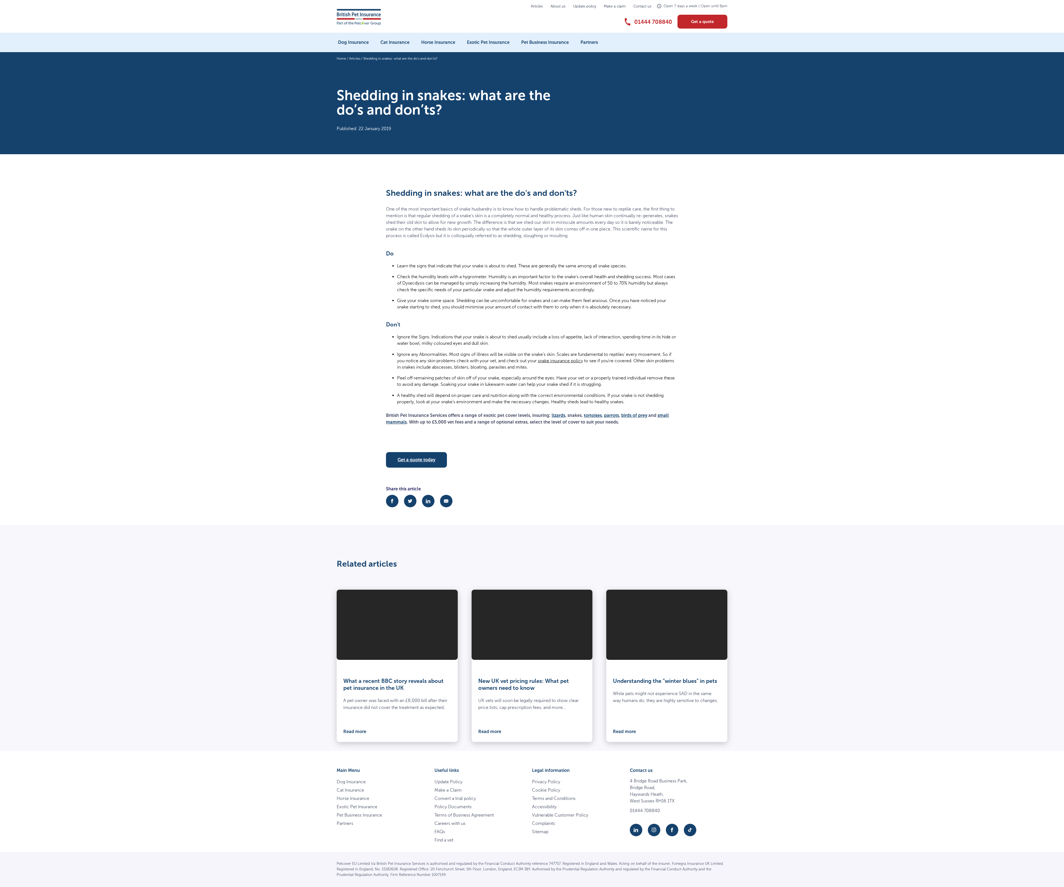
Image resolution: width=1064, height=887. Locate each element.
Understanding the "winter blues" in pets (665, 681)
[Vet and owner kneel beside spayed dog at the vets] (532, 625)
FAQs (439, 831)
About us (558, 6)
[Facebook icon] (672, 830)
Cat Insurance (395, 42)
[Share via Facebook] (392, 501)
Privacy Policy (546, 781)
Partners (589, 42)
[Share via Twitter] (410, 501)
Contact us (642, 6)
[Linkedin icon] (636, 830)
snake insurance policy (560, 360)
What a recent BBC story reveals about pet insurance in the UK (393, 684)
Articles (537, 6)
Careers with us (450, 823)
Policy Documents (453, 806)
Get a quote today (416, 459)
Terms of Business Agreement (464, 815)
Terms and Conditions (554, 798)
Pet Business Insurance (545, 42)
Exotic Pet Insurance (488, 42)
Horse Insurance (438, 42)
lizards (558, 415)
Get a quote (702, 21)
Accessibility (544, 806)
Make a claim (615, 6)
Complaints (543, 823)
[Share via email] (446, 501)
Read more (354, 731)
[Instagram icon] (654, 830)
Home (341, 58)
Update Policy (448, 781)
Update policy (584, 6)
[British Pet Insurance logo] (359, 17)
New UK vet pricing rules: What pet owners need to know (523, 684)
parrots (611, 415)
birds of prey (634, 415)
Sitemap (540, 831)
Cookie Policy (546, 790)
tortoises (593, 415)
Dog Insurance (353, 42)
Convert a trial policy (455, 798)
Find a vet (443, 840)
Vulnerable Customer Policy (560, 815)
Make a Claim (448, 790)
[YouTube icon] (690, 830)
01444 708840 (645, 810)
